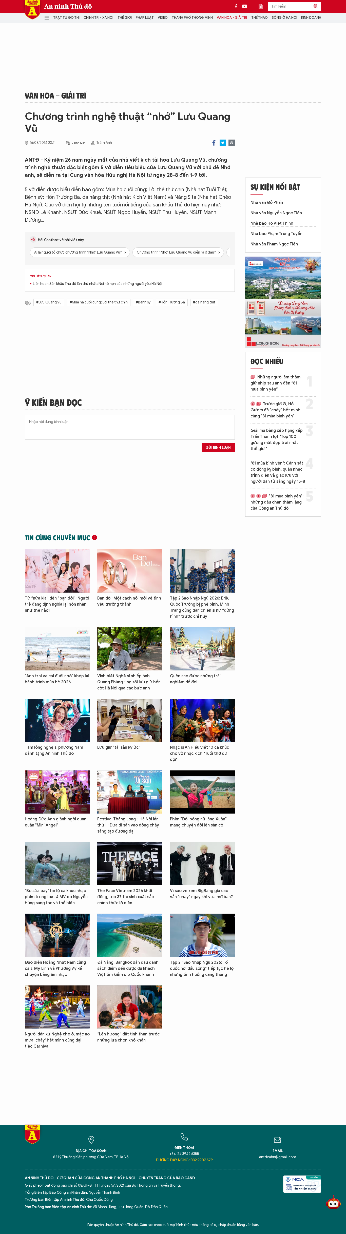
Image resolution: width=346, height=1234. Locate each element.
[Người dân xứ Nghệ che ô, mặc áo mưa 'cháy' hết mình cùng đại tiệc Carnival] (57, 1007)
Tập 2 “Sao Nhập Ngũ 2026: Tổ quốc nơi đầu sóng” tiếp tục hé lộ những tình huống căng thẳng (202, 968)
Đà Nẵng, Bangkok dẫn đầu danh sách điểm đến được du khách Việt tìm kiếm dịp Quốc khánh (128, 968)
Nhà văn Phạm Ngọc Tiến (274, 244)
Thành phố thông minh (192, 17)
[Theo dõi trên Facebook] (237, 6)
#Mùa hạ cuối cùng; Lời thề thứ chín (99, 302)
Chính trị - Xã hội (98, 17)
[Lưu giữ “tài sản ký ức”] (129, 720)
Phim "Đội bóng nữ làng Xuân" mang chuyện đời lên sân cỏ (198, 822)
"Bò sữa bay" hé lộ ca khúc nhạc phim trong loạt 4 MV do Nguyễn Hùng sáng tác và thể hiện (56, 896)
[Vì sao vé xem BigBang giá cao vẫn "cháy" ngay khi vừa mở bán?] (202, 863)
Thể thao (259, 17)
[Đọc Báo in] (263, 6)
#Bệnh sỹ (143, 302)
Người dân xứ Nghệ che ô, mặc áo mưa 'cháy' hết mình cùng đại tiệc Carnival (57, 1040)
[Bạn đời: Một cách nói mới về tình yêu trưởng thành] (129, 571)
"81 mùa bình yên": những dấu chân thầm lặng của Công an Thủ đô (277, 502)
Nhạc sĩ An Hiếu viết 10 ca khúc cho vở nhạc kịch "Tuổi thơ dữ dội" (199, 753)
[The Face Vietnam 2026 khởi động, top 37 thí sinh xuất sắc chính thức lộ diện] (129, 863)
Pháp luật (145, 17)
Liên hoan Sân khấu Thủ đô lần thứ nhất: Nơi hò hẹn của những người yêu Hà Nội (97, 284)
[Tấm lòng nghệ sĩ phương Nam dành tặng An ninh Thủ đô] (57, 720)
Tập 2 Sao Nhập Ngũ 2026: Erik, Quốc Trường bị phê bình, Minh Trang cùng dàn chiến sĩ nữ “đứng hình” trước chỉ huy (202, 607)
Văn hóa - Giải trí (232, 17)
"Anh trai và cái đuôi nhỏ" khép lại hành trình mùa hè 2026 (57, 679)
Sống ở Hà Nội (284, 17)
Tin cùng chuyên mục (57, 537)
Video (163, 17)
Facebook (214, 143)
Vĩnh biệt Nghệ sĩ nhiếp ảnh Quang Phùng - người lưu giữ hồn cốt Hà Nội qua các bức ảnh (129, 682)
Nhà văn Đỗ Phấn (267, 202)
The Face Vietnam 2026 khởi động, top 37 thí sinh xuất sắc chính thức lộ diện (125, 896)
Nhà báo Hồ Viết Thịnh (272, 223)
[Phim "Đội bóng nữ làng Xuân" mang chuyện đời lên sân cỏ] (202, 792)
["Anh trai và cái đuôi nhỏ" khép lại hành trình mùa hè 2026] (57, 648)
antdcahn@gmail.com (277, 1157)
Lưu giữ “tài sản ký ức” (118, 747)
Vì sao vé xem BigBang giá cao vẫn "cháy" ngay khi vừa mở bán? (201, 893)
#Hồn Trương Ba (172, 302)
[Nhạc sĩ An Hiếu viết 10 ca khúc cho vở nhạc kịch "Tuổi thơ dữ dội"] (202, 720)
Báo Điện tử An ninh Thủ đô (32, 10)
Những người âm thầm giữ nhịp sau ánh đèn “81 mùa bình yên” (275, 383)
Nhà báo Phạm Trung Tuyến (276, 233)
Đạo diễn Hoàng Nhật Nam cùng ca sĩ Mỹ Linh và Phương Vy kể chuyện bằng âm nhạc (55, 968)
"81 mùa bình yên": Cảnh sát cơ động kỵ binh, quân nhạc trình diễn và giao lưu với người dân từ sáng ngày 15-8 (278, 472)
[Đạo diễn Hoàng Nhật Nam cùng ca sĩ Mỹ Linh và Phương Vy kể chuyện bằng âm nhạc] (57, 935)
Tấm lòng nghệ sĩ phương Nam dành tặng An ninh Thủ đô (54, 750)
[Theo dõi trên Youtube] (245, 6)
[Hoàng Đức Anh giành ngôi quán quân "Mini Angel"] (57, 792)
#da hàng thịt (204, 302)
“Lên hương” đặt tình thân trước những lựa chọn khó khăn (128, 1037)
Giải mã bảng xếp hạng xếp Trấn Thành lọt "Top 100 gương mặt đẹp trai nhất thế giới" (277, 439)
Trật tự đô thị (66, 17)
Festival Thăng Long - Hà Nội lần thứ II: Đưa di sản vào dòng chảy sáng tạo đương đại (128, 825)
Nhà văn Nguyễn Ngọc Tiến (276, 213)
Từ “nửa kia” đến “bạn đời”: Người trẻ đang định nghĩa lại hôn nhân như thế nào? (57, 604)
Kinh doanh (311, 17)
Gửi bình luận (218, 448)
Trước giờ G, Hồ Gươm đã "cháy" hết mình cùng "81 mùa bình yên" (275, 410)
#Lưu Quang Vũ (49, 302)
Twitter (223, 143)
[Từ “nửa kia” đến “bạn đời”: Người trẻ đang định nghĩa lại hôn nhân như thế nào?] (57, 571)
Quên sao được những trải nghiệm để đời (195, 679)
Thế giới (125, 17)
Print (231, 143)
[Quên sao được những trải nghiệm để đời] (202, 648)
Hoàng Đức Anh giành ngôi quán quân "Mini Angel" (55, 822)
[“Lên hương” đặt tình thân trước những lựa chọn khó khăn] (129, 1007)
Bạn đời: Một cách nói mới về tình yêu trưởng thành (129, 601)
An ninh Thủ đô (68, 6)
